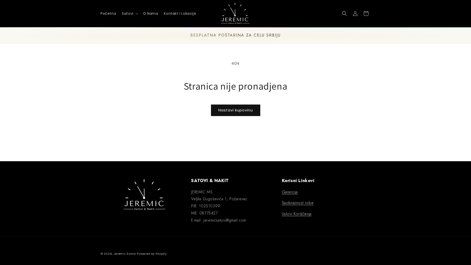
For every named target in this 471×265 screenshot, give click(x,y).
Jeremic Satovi (125, 254)
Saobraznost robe (298, 203)
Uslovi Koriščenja (297, 214)
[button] (129, 13)
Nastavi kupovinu (235, 110)
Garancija (290, 192)
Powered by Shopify (152, 254)
